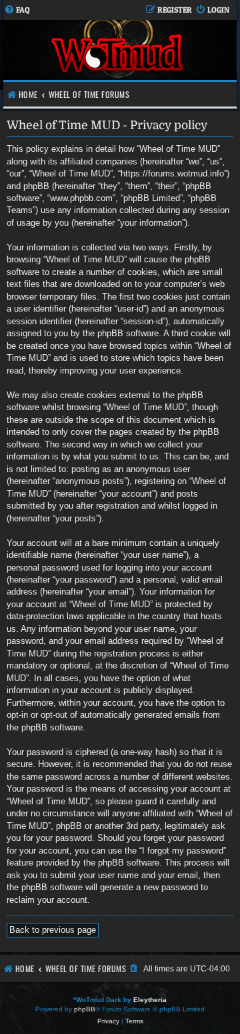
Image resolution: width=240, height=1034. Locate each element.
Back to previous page (52, 930)
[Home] (118, 55)
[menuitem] (17, 10)
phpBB (84, 1009)
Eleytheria (150, 999)
